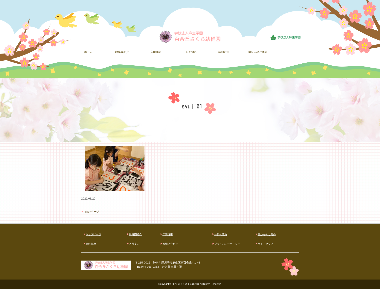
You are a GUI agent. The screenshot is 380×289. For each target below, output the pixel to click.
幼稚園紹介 (135, 234)
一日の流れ (220, 234)
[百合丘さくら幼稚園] (190, 36)
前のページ (92, 211)
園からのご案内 (267, 234)
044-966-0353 (150, 266)
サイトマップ (265, 243)
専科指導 (91, 243)
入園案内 (134, 243)
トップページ (93, 234)
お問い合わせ (170, 243)
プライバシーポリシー (227, 243)
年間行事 (167, 234)
